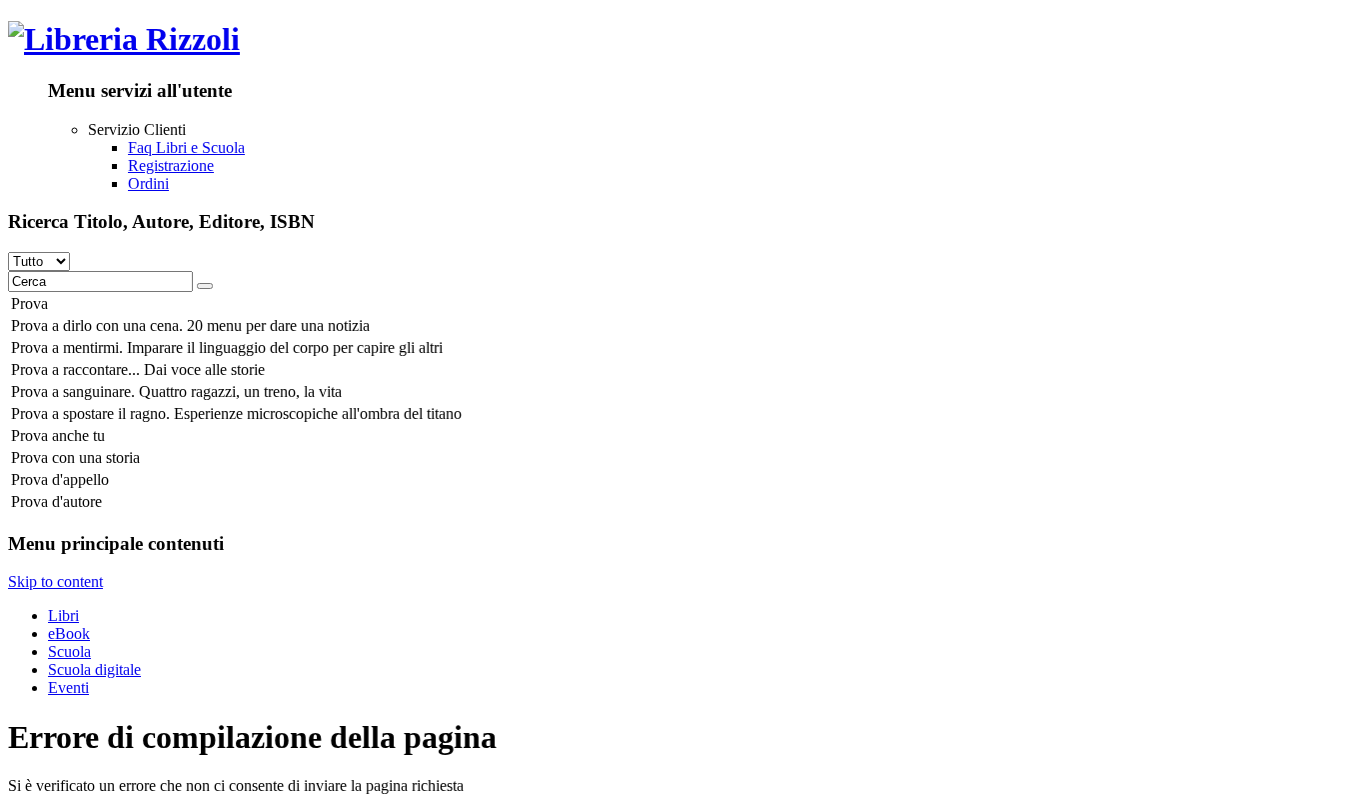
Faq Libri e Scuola (186, 147)
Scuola (69, 651)
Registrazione (171, 165)
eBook (69, 633)
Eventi (68, 687)
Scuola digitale (94, 669)
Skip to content (55, 581)
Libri (63, 615)
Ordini (148, 183)
